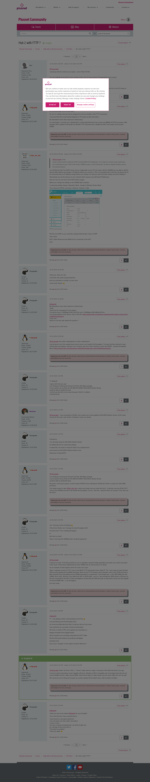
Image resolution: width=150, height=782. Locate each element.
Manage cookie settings (85, 105)
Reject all (67, 105)
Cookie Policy (90, 98)
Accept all (52, 105)
